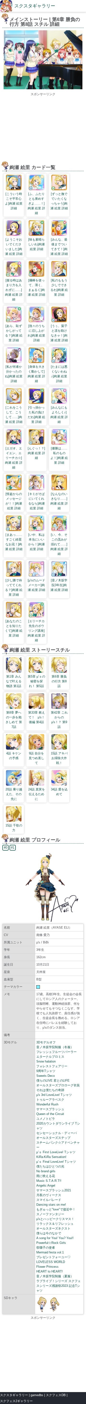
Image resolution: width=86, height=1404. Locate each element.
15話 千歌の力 (13, 828)
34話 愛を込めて (59, 792)
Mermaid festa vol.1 (50, 1252)
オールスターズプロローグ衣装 (58, 1085)
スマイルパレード (48, 1200)
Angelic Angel (45, 1185)
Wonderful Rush (47, 1104)
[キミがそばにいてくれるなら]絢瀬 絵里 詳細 (36, 501)
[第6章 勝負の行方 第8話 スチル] (43, 88)
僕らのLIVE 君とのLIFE (53, 1080)
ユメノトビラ (45, 1118)
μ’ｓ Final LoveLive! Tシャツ (56, 1161)
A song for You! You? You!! (55, 1238)
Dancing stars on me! (51, 1204)
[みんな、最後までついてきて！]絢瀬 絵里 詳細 (59, 247)
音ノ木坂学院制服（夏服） (55, 1276)
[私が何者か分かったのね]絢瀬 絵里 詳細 (13, 374)
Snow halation (46, 1061)
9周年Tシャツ (45, 1071)
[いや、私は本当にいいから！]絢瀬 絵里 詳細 (36, 542)
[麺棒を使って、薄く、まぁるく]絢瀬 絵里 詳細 (36, 287)
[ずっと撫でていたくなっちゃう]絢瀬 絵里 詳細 (59, 201)
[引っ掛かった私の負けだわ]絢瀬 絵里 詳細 (36, 415)
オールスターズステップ (53, 1138)
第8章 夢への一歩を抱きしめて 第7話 (13, 720)
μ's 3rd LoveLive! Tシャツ (54, 1095)
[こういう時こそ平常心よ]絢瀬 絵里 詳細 (13, 201)
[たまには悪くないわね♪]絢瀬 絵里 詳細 (59, 374)
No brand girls (45, 1171)
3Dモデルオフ (46, 1042)
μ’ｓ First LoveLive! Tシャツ (55, 1152)
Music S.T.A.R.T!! (48, 1181)
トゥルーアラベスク (50, 1099)
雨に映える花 (45, 1176)
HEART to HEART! (49, 1271)
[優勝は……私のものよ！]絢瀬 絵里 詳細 (59, 455)
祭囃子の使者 (45, 1247)
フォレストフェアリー (51, 1066)
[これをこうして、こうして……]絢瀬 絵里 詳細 (13, 415)
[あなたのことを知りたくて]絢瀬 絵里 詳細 (13, 628)
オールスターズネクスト (53, 1228)
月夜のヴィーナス (48, 1195)
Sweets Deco (45, 1076)
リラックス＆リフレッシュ (55, 1223)
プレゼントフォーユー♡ (53, 1257)
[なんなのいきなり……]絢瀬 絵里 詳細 (59, 501)
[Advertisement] (43, 130)
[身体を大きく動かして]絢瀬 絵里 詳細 (36, 374)
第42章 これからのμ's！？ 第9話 (59, 720)
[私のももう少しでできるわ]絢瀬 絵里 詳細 (59, 287)
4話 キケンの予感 (13, 756)
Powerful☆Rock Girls (51, 1243)
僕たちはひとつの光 (50, 1166)
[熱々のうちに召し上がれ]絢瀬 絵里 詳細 (36, 333)
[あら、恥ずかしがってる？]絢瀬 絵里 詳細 (13, 333)
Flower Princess (47, 1266)
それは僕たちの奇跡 (50, 1090)
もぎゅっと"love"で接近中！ (55, 1209)
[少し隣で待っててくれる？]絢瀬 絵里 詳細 (13, 587)
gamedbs (37, 1395)
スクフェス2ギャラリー (16, 1401)
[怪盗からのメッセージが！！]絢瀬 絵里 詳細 (13, 501)
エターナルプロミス (50, 1056)
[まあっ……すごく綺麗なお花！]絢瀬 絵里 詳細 (13, 542)
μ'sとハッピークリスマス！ (55, 1219)
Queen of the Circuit (50, 1114)
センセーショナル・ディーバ (56, 1133)
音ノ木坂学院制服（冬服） (55, 1047)
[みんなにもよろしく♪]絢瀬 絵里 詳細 (59, 415)
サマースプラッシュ (50, 1109)
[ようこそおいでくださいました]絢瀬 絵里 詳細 (13, 247)
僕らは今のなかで (48, 1233)
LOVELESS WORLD (50, 1262)
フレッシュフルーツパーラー (56, 1052)
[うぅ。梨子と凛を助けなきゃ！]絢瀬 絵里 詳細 (59, 333)
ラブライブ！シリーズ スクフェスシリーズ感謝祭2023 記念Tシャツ (58, 1285)
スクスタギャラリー (34, 5)
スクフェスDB (56, 1395)
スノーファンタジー (50, 1214)
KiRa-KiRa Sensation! (51, 1157)
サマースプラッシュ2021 (53, 1190)
